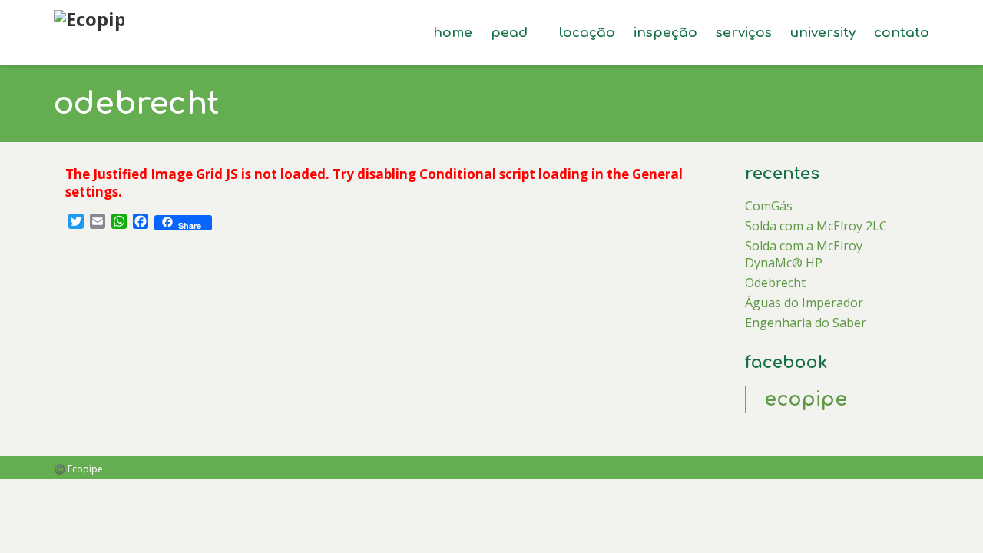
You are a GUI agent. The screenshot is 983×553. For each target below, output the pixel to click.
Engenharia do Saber (805, 322)
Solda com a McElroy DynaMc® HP (803, 254)
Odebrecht (775, 282)
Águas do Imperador (804, 302)
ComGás (769, 205)
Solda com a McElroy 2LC (816, 225)
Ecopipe (805, 399)
